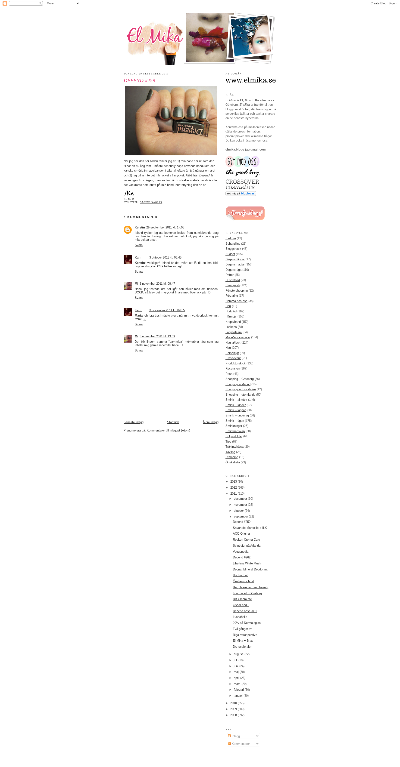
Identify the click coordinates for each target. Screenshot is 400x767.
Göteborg (231, 104)
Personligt (232, 353)
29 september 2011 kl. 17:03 (165, 227)
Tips (228, 441)
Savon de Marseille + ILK (250, 528)
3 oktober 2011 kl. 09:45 (165, 257)
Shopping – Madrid (237, 384)
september (241, 516)
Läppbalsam (233, 332)
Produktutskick (235, 363)
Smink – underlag (237, 415)
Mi (136, 283)
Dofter (229, 275)
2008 (234, 715)
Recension (232, 368)
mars (237, 684)
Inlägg (235, 736)
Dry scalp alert (242, 646)
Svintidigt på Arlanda (246, 545)
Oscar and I (241, 605)
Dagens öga (233, 269)
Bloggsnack (233, 248)
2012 (234, 487)
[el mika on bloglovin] (240, 195)
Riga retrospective (245, 635)
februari (239, 689)
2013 (234, 481)
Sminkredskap (235, 431)
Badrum (230, 238)
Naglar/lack (233, 342)
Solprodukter (233, 436)
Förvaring (231, 295)
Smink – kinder (235, 405)
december (241, 498)
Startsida (173, 422)
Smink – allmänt (236, 399)
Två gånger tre (242, 629)
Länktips (231, 327)
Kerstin (140, 227)
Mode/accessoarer (237, 337)
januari (239, 695)
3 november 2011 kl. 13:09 (157, 336)
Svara (139, 245)
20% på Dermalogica (247, 623)
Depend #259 (139, 80)
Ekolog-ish (232, 285)
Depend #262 (241, 557)
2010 (234, 703)
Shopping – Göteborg (239, 379)
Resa (228, 374)
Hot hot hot (240, 575)
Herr (228, 306)
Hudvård (231, 311)
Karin (138, 257)
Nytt (228, 347)
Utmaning (231, 457)
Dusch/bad (232, 280)
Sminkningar (233, 426)
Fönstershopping (236, 290)
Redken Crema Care (246, 539)
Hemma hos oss (236, 301)
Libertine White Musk (247, 563)
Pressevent (233, 358)
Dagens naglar (151, 202)
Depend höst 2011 (245, 611)
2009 (234, 709)
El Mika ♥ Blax (243, 640)
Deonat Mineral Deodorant (250, 569)
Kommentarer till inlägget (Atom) (168, 430)
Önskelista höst (243, 581)
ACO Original (241, 533)
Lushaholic (240, 617)
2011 (234, 493)
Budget (230, 254)
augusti (239, 654)
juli (236, 660)
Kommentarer (240, 743)
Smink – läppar (235, 410)
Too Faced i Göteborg (247, 593)
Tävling (230, 452)
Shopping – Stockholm (240, 389)
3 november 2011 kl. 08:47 (157, 283)
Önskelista (232, 462)
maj (237, 672)
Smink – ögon (234, 420)
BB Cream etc (242, 599)
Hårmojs (231, 316)
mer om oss (259, 140)
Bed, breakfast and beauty (250, 587)
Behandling (232, 243)
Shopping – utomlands (240, 394)
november (241, 504)
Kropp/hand (233, 321)
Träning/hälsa (234, 446)
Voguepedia (240, 551)
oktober (239, 510)
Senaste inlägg (134, 422)
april (237, 678)
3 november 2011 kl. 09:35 (167, 310)
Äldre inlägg (211, 422)
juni (236, 666)
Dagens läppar (235, 259)
